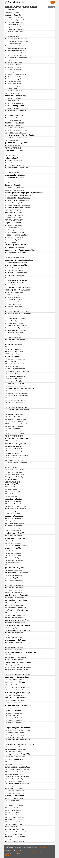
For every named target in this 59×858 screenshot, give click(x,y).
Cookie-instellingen (48, 851)
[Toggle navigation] (53, 2)
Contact (23, 851)
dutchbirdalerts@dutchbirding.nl (11, 851)
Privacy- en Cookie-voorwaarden (34, 851)
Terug (52, 7)
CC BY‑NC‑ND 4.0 (41, 847)
